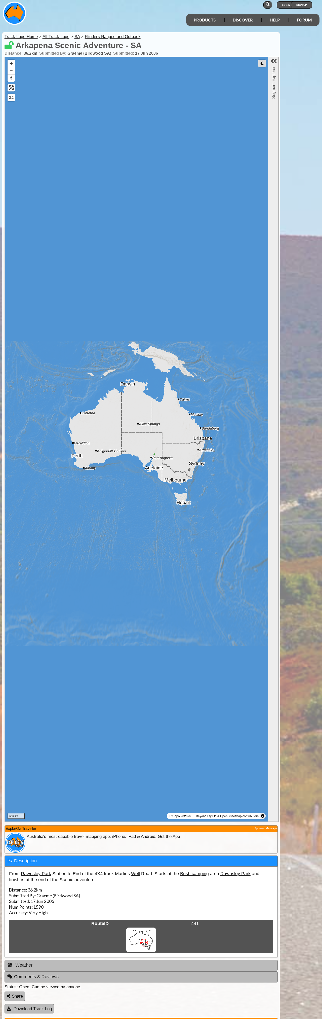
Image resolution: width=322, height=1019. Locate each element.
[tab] (141, 861)
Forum (304, 19)
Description (25, 860)
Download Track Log (33, 1008)
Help (275, 19)
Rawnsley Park (36, 873)
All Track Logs (56, 36)
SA (77, 36)
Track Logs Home (21, 36)
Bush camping (194, 873)
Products (205, 19)
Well (135, 873)
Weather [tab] (23, 965)
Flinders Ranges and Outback (113, 36)
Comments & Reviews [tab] (36, 976)
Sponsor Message (266, 828)
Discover (243, 19)
